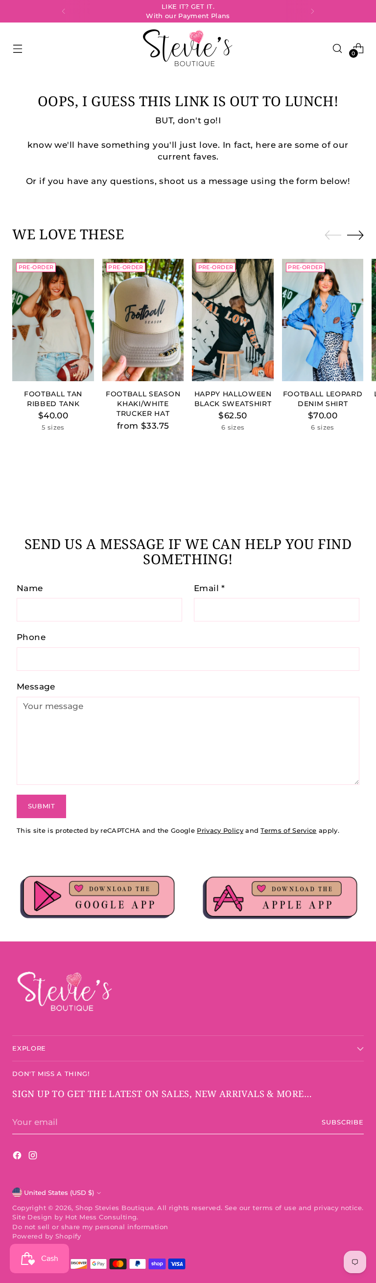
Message (36, 686)
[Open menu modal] (17, 48)
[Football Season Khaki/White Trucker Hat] (143, 320)
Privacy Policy (220, 830)
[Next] (312, 11)
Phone (31, 637)
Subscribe (343, 1122)
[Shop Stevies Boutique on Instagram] (34, 1157)
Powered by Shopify (46, 1236)
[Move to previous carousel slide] (333, 235)
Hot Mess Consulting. (102, 1217)
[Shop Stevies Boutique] (188, 48)
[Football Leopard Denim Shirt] (323, 320)
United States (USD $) (59, 1192)
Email (209, 588)
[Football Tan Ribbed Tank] (53, 320)
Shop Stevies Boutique (114, 1208)
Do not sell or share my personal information (90, 1227)
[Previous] (63, 11)
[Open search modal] (338, 48)
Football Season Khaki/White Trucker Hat (143, 404)
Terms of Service (288, 830)
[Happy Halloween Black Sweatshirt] (233, 320)
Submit (41, 806)
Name (30, 588)
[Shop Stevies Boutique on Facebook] (18, 1157)
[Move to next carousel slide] (355, 235)
